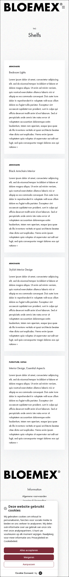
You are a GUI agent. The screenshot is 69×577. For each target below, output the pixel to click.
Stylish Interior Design (21, 269)
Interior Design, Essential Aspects (27, 368)
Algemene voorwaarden (34, 496)
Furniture (14, 362)
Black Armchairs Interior (22, 171)
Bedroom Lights (17, 72)
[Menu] (63, 7)
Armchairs (14, 66)
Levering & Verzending (34, 500)
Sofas (23, 362)
